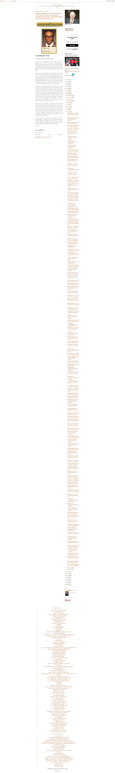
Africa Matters (58, 617)
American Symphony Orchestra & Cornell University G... (71, 147)
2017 (67, 90)
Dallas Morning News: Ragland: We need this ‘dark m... (72, 453)
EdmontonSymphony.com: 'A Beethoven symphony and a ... (73, 305)
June (68, 106)
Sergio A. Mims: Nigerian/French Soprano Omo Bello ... (73, 505)
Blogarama (67, 70)
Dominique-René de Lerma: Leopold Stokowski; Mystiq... (73, 119)
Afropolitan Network (58, 623)
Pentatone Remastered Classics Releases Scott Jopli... (72, 487)
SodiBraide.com (59, 753)
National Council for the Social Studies (59, 750)
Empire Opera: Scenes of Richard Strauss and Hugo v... (73, 533)
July (68, 104)
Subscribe (72, 45)
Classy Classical (59, 646)
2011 (67, 577)
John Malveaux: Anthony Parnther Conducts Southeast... (72, 216)
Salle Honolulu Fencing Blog (59, 705)
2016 (67, 92)
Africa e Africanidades (59, 616)
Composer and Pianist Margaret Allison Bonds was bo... (72, 509)
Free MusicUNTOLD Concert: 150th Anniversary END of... (72, 205)
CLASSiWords (59, 644)
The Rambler (59, 717)
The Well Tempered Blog (58, 718)
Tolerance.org (58, 765)
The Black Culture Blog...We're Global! (59, 711)
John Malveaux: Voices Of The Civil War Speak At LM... (72, 329)
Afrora (59, 624)
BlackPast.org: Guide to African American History (58, 634)
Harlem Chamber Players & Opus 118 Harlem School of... (73, 421)
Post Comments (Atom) (46, 137)
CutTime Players (59, 744)
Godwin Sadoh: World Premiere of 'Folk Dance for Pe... (72, 521)
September (69, 100)
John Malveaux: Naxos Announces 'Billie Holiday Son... (73, 468)
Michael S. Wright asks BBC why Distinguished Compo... (73, 358)
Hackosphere (59, 669)
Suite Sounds (59, 763)
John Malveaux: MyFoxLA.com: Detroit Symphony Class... (72, 500)
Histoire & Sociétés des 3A (59, 670)
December (69, 95)
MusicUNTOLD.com (59, 747)
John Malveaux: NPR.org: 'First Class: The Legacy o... (72, 346)
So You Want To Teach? (59, 708)
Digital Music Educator (59, 650)
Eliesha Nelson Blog (59, 655)
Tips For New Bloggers (59, 724)
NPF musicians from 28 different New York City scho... (72, 338)
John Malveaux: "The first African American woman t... (73, 200)
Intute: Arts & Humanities (59, 746)
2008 (67, 582)
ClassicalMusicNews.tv (59, 643)
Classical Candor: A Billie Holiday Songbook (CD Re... (72, 405)
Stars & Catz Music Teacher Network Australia (58, 757)
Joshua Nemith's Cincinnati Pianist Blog (59, 678)
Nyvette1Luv (59, 698)
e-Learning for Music (58, 652)
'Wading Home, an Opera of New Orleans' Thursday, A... (73, 115)
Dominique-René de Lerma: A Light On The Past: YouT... (73, 445)
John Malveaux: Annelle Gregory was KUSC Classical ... (72, 440)
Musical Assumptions (59, 689)
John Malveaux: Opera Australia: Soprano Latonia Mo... (73, 189)
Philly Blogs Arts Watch (58, 702)
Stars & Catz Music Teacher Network (59, 756)
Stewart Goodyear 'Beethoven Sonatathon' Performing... (72, 369)
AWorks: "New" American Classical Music (59, 631)
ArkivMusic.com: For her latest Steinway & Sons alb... (72, 472)
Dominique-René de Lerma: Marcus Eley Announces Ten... (73, 457)
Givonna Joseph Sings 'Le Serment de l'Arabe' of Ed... (72, 161)
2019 (67, 86)
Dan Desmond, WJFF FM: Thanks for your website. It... (72, 425)
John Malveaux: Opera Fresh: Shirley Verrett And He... (73, 236)
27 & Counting (59, 611)
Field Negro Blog (59, 656)
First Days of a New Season (59, 657)
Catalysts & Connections (58, 637)
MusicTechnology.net (58, 692)
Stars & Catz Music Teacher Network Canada (58, 759)
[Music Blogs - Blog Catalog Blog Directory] (72, 72)
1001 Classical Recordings (59, 610)
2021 (67, 83)
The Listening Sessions (59, 715)
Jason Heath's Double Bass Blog (59, 676)
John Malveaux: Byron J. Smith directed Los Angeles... (72, 138)
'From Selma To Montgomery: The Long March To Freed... (72, 334)
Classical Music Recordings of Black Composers (59, 741)
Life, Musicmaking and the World (59, 681)
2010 (67, 579)
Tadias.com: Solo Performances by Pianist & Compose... (73, 378)
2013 (67, 573)
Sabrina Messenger (59, 704)
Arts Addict (58, 629)
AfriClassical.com (69, 30)
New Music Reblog (58, 695)
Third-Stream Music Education (59, 722)
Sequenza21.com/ (59, 707)
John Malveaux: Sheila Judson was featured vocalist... (72, 317)
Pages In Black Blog (59, 701)
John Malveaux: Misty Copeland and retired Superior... (72, 538)
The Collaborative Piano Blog (59, 712)
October (69, 99)
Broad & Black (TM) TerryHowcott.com (59, 636)
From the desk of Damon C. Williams (59, 663)
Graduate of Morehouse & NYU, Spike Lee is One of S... (73, 300)
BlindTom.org (59, 736)
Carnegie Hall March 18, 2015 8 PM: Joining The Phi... (72, 410)
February (69, 567)
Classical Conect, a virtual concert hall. (59, 740)
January (69, 569)
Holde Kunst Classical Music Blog (58, 672)
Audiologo (59, 630)
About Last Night (59, 613)
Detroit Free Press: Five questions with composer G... (73, 496)
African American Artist (58, 618)
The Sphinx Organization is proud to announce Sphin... (72, 259)
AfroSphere (58, 626)
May (68, 108)
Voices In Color (59, 727)
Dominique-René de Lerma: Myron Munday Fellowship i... (73, 491)
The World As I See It (59, 720)
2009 (67, 580)
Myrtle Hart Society (59, 749)
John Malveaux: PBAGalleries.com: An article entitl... (72, 142)
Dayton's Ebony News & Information (59, 649)
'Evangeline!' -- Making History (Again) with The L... (72, 165)
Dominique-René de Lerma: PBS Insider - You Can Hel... (73, 185)
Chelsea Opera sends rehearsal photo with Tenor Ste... (73, 254)
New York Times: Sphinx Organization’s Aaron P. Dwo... (72, 277)
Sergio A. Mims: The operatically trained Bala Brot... (72, 350)
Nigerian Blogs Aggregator (58, 696)
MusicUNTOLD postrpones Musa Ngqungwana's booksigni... (72, 401)
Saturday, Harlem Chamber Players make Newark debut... (73, 288)
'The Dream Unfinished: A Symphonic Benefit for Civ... (72, 382)
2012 (67, 575)
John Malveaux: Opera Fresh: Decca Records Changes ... (72, 550)
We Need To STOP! (59, 728)
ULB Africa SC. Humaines (59, 725)
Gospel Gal (58, 665)
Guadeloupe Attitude (58, 668)
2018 (67, 88)
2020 (67, 84)
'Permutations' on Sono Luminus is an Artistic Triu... (72, 174)
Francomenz (59, 659)
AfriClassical (57, 5)
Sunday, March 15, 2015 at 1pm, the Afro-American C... (72, 373)
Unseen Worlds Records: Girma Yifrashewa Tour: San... (72, 231)
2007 (67, 584)
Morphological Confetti (58, 685)
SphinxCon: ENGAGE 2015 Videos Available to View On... (73, 517)
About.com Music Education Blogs (58, 614)
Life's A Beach (59, 682)
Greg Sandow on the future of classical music (58, 666)
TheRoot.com (59, 721)
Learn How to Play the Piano (59, 679)
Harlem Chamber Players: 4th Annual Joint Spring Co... (72, 292)
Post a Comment (39, 132)
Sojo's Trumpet (59, 709)
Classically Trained (59, 642)
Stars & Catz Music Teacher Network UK (59, 760)
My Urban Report (59, 694)
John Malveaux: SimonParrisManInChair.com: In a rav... (73, 170)
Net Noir (58, 751)
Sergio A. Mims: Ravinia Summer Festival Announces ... (72, 433)
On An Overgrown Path (59, 699)
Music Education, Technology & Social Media (58, 686)
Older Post (60, 134)
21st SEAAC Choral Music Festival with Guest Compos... (72, 269)
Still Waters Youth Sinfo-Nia (59, 762)
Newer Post (38, 134)
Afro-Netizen (59, 621)
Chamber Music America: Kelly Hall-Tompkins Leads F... (73, 542)
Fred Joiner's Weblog (58, 660)
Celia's (59, 639)
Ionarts (58, 675)
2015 (67, 93)
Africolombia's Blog (59, 620)
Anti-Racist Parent (58, 627)
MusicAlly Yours (59, 691)
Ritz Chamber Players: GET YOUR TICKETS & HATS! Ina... (73, 223)
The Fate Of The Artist (59, 714)
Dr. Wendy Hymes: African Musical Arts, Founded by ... (73, 558)
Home (49, 134)
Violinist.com (59, 766)
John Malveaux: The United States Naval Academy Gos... (73, 312)
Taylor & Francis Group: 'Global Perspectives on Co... (72, 133)
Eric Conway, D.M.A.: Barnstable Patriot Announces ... (71, 246)
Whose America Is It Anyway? (58, 730)
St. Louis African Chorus (58, 754)
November (69, 97)
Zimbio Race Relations (58, 731)
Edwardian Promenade (59, 653)
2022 (67, 81)
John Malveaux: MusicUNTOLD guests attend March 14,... (72, 324)
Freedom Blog (59, 662)
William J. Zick (73, 590)
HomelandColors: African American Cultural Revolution (58, 673)
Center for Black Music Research (59, 737)
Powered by (69, 49)
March (68, 111)
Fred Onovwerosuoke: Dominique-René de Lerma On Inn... (72, 529)
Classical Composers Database (58, 739)
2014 (67, 571)
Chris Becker (59, 640)
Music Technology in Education (58, 688)
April (68, 109)
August (69, 102)
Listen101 (59, 683)
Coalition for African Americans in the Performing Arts (58, 647)
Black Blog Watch (58, 633)
